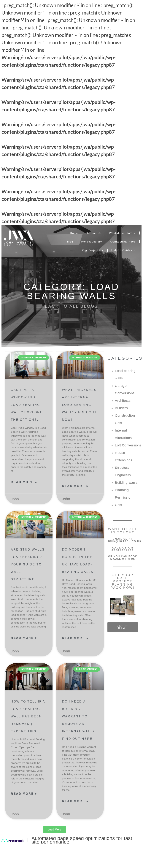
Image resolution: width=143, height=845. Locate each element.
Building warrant (127, 482)
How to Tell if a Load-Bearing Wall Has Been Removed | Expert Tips (28, 716)
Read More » (24, 482)
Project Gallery (91, 241)
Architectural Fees (123, 241)
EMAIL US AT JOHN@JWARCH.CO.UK (124, 540)
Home (74, 233)
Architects (123, 400)
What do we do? (120, 233)
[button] (54, 829)
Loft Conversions (128, 445)
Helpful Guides (121, 250)
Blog (70, 241)
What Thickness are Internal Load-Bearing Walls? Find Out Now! (79, 404)
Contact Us (93, 233)
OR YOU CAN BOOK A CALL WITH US (122, 557)
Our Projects (91, 250)
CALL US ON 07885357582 (123, 549)
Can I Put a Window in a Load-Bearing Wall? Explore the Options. (27, 404)
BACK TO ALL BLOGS (71, 306)
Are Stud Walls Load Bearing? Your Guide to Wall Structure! (28, 564)
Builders (121, 408)
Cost (118, 505)
